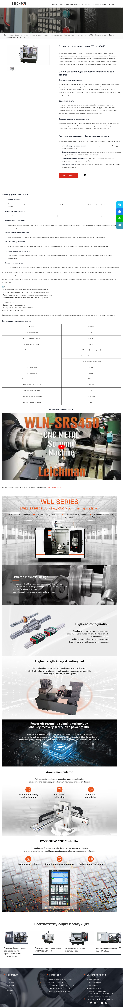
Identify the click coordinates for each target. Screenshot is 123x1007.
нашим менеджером (54, 487)
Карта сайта (105, 996)
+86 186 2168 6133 (94, 985)
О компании (75, 5)
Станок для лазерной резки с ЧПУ (60, 988)
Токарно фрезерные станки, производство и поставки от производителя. (35, 35)
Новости (97, 5)
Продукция (64, 5)
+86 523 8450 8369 (95, 982)
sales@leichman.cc (95, 979)
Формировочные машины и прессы (60, 991)
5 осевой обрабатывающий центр (60, 979)
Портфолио (86, 5)
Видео (104, 5)
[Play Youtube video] (61, 446)
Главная (55, 5)
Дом (5, 35)
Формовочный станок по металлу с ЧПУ (78, 35)
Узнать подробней (68, 175)
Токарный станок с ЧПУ (56, 982)
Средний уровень (101, 35)
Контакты (113, 5)
